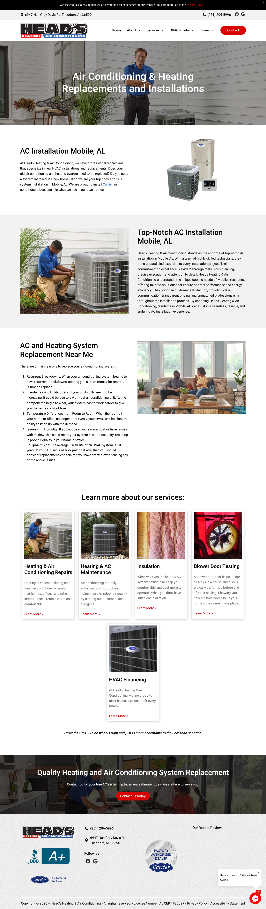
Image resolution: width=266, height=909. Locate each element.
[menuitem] (115, 30)
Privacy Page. (195, 4)
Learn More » (33, 614)
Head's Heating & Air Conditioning (76, 903)
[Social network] (237, 14)
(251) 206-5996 (102, 828)
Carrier (108, 184)
